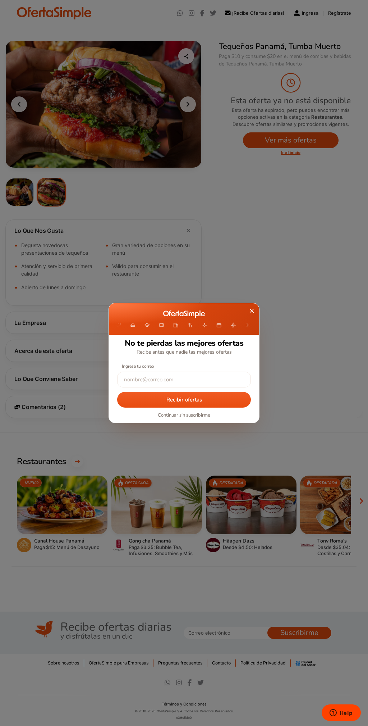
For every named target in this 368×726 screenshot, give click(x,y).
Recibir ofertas (184, 399)
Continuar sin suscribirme (184, 415)
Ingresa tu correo (138, 366)
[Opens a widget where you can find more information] (341, 713)
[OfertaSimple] (183, 314)
